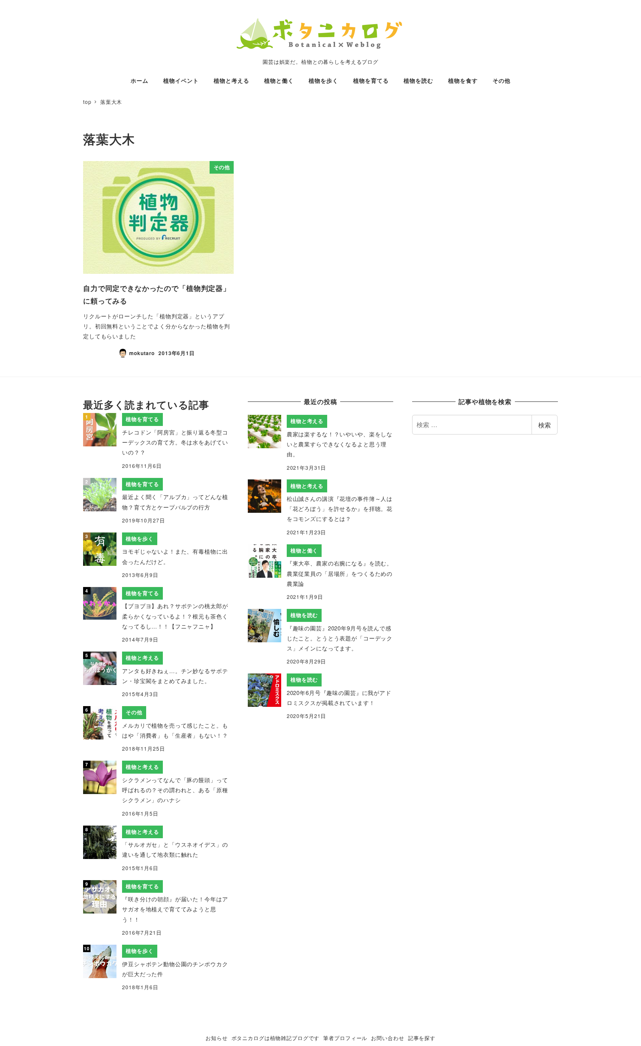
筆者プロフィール (345, 1038)
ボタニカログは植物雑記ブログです (275, 1038)
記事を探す (421, 1038)
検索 (544, 424)
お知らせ (216, 1038)
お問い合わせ (387, 1038)
